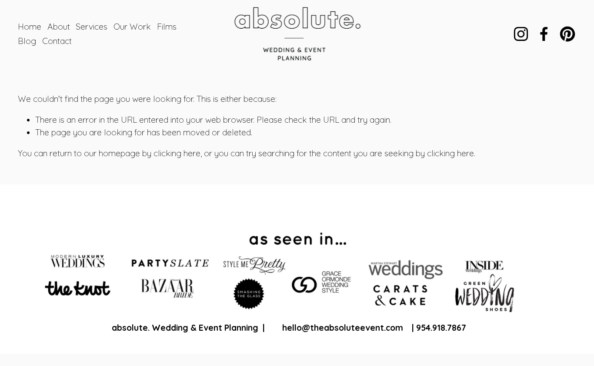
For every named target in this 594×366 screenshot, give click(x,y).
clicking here (177, 153)
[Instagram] (521, 34)
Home (29, 26)
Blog (27, 41)
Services (91, 26)
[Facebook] (544, 34)
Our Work (132, 26)
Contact (57, 41)
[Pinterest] (567, 34)
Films (167, 26)
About (58, 26)
